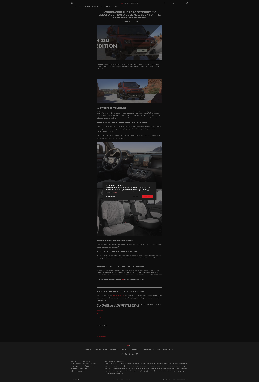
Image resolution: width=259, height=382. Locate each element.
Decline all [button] (135, 196)
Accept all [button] (147, 196)
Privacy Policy (113, 192)
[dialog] (129, 191)
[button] (110, 196)
